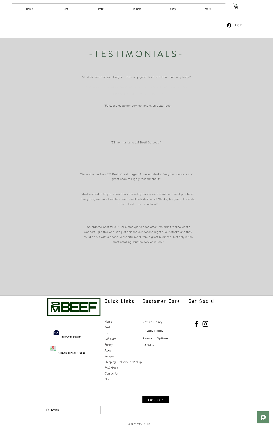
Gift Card (110, 339)
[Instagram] (205, 324)
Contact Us (111, 373)
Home (108, 322)
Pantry (109, 345)
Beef (107, 327)
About (108, 350)
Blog (107, 379)
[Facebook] (196, 324)
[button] (65, 7)
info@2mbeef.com (71, 337)
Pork (107, 333)
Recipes (109, 356)
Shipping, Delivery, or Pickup (123, 362)
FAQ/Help (111, 368)
